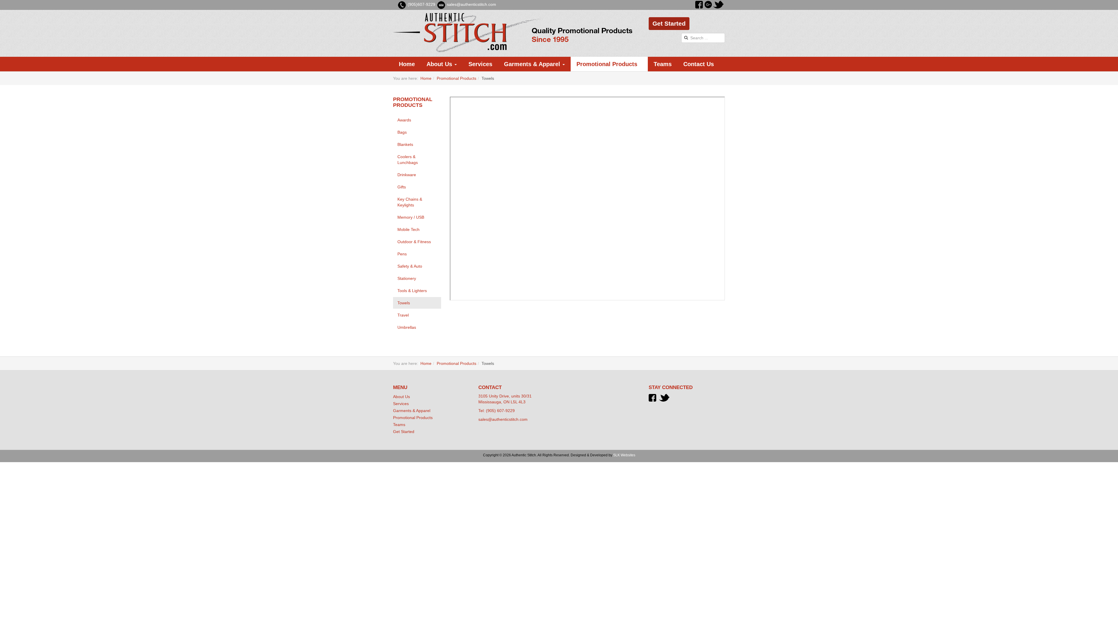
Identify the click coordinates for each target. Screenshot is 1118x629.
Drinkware (406, 174)
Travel (403, 315)
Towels (403, 303)
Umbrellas (406, 327)
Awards (404, 120)
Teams (663, 64)
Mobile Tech (408, 229)
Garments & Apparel (533, 64)
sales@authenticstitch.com (503, 419)
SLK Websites (624, 455)
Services (480, 64)
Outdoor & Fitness (414, 241)
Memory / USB (410, 217)
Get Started (669, 23)
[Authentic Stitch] (513, 32)
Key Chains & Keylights (409, 202)
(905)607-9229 (421, 4)
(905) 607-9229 (500, 410)
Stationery (406, 278)
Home (407, 64)
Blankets (405, 144)
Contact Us (698, 64)
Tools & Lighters (412, 290)
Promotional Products (607, 64)
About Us (440, 64)
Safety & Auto (409, 266)
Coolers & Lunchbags (407, 159)
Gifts (401, 187)
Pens (402, 254)
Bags (402, 132)
